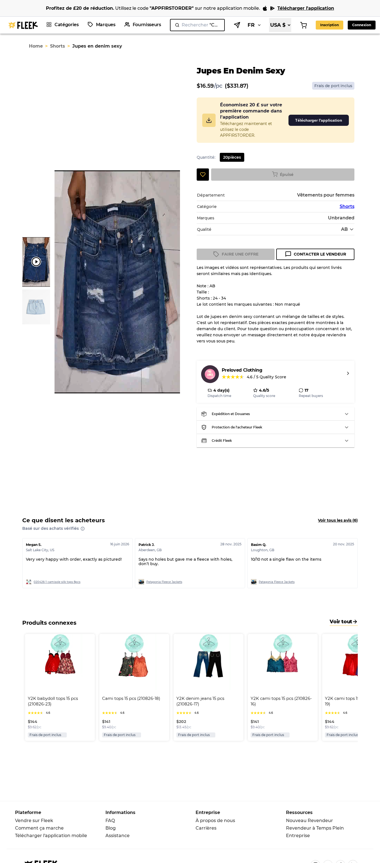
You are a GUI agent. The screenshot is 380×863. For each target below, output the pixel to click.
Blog (110, 828)
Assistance (117, 835)
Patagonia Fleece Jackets (164, 582)
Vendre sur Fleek (34, 820)
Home (36, 46)
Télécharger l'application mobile (51, 835)
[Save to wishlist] (203, 174)
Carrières (206, 828)
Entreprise (298, 835)
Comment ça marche (39, 828)
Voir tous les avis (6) (338, 520)
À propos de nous (215, 820)
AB (344, 229)
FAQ (110, 820)
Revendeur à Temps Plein (315, 828)
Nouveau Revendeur (309, 820)
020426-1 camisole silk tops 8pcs (57, 582)
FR (251, 25)
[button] (275, 414)
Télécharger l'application (318, 120)
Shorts (57, 46)
